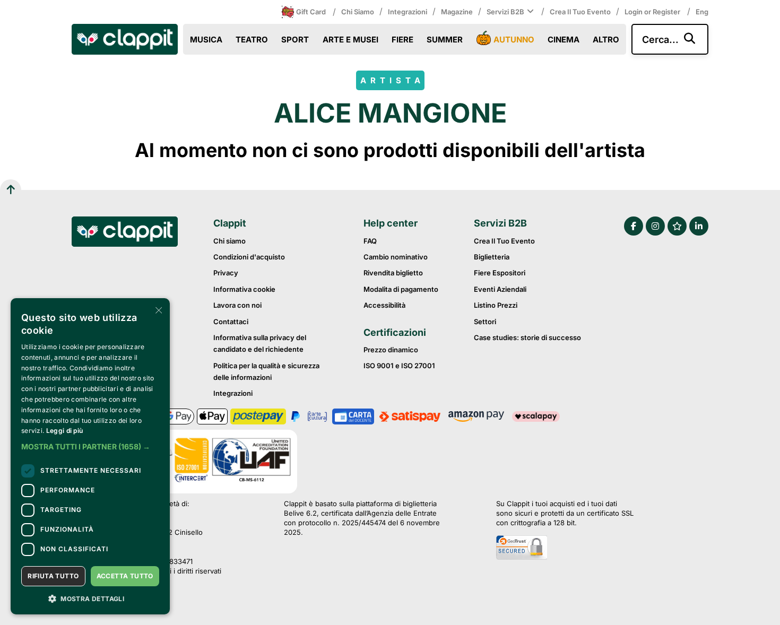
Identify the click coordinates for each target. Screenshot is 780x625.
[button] (90, 446)
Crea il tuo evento (580, 11)
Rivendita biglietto (393, 272)
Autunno (513, 39)
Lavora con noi (237, 305)
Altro (606, 39)
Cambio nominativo (395, 257)
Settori (485, 321)
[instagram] (655, 226)
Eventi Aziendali (500, 289)
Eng (702, 11)
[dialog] (90, 456)
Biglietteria (491, 257)
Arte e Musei (350, 39)
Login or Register (653, 11)
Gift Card (311, 11)
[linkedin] (698, 226)
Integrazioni (407, 11)
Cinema (563, 39)
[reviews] (677, 226)
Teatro (252, 39)
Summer (445, 39)
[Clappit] (125, 232)
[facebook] (633, 226)
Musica (206, 39)
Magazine (457, 11)
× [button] (158, 310)
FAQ (370, 241)
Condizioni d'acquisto (249, 257)
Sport (295, 39)
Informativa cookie (244, 289)
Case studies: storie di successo (527, 337)
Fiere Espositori (499, 272)
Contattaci (230, 321)
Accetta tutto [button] (125, 576)
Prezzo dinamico (390, 349)
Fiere (402, 39)
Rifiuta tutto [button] (53, 576)
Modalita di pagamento (400, 289)
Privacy (225, 272)
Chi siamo (357, 11)
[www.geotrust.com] (565, 548)
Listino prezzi (495, 305)
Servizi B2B (505, 11)
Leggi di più (64, 431)
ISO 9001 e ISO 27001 (399, 365)
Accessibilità (384, 305)
